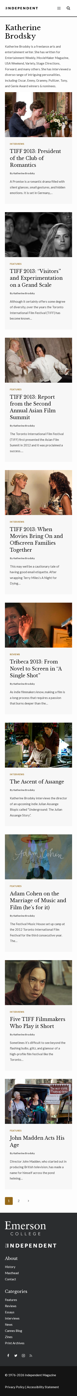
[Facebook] (8, 1355)
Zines (9, 1337)
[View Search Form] (68, 8)
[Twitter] (16, 1355)
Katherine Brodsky (24, 173)
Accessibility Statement (43, 1387)
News (9, 1324)
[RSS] (31, 1355)
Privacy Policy (15, 1387)
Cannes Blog (13, 1330)
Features (16, 264)
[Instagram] (23, 1355)
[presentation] (38, 114)
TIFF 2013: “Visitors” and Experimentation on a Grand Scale (36, 278)
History (10, 1267)
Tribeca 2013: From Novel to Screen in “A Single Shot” (36, 668)
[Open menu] (59, 8)
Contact (10, 1279)
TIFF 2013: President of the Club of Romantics (35, 158)
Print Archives (14, 1343)
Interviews (17, 144)
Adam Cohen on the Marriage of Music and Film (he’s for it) (38, 900)
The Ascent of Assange (37, 782)
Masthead (12, 1273)
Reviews (15, 654)
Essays (9, 1312)
